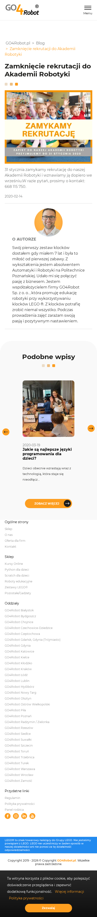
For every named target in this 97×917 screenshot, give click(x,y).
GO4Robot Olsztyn (18, 698)
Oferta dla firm (15, 540)
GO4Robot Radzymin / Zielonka (27, 722)
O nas (9, 535)
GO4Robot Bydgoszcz (20, 616)
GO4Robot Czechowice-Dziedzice (29, 628)
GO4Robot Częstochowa (22, 634)
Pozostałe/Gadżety (18, 593)
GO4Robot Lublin (17, 681)
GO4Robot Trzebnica (19, 757)
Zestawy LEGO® (16, 587)
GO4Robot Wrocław (19, 775)
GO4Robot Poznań (18, 716)
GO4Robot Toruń (17, 751)
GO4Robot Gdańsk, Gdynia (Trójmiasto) (33, 639)
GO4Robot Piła (15, 710)
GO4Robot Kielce (17, 657)
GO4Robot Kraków (18, 669)
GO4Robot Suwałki (18, 739)
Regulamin (12, 798)
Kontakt (10, 546)
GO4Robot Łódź (16, 675)
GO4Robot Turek (17, 763)
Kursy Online (14, 563)
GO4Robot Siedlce (18, 733)
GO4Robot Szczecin (19, 745)
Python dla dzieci (17, 569)
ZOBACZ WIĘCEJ (46, 503)
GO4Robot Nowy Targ (20, 692)
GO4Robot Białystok (19, 610)
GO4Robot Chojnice (19, 622)
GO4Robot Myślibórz (19, 686)
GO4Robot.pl (66, 860)
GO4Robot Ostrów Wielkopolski (27, 704)
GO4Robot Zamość (18, 781)
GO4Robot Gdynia (18, 645)
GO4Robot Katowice (19, 651)
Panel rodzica (14, 809)
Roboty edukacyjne (18, 581)
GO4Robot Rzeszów (19, 728)
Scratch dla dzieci (17, 575)
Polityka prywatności (20, 804)
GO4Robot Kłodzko (18, 663)
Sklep (8, 529)
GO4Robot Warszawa (20, 769)
